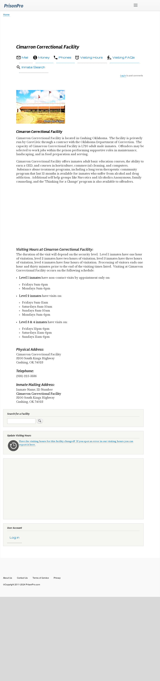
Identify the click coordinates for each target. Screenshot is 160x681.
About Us (7, 577)
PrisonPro (13, 6)
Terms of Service (41, 577)
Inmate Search (33, 67)
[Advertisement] (80, 28)
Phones (65, 57)
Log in (123, 75)
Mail (25, 57)
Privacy (57, 577)
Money (44, 57)
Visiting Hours (91, 57)
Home (6, 14)
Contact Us (22, 577)
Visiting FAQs (123, 57)
